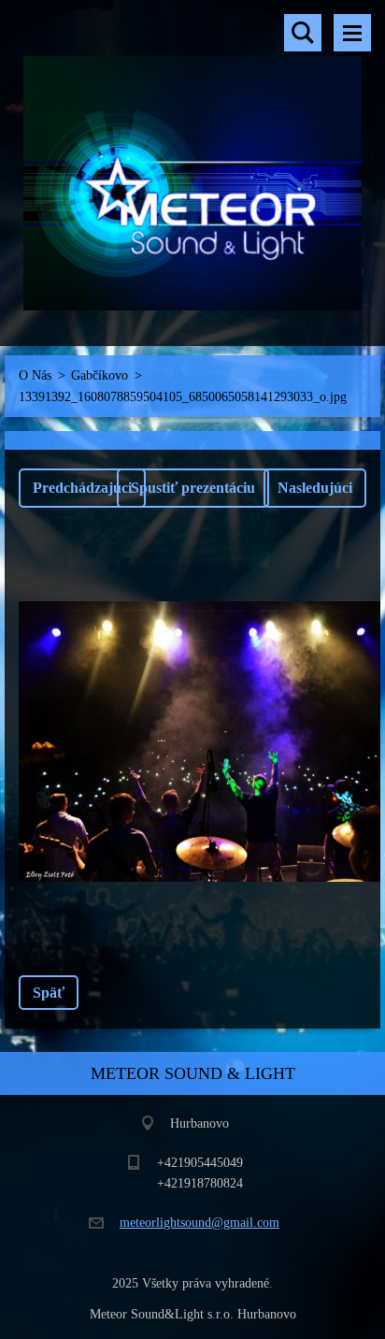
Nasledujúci (315, 488)
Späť (48, 993)
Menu (352, 32)
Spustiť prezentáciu (193, 488)
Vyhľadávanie (302, 32)
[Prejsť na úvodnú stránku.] (192, 161)
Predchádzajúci (82, 488)
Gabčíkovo (99, 375)
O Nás (35, 375)
